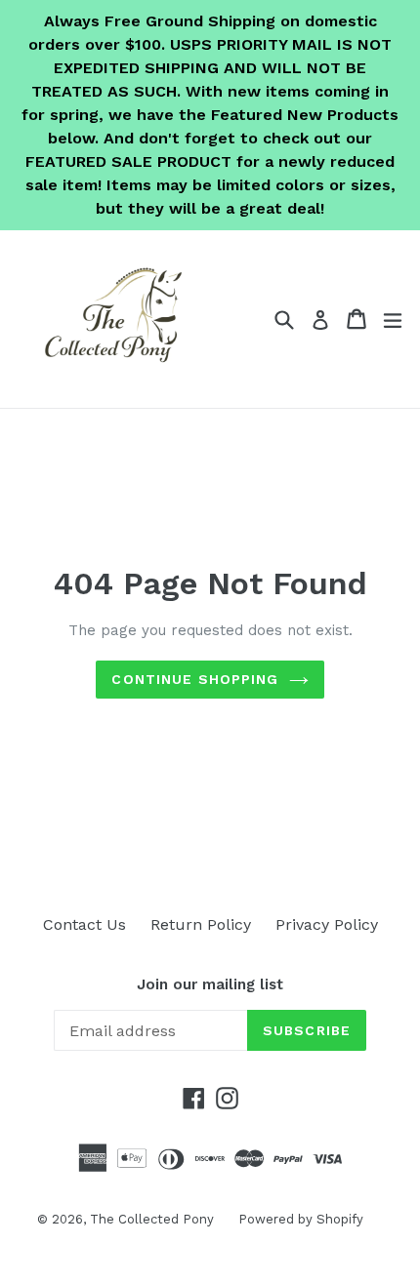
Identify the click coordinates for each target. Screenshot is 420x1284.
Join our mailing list (210, 984)
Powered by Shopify (300, 1219)
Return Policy (200, 924)
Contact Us (84, 924)
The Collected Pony (152, 1219)
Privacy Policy (326, 924)
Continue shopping (194, 679)
